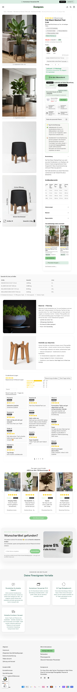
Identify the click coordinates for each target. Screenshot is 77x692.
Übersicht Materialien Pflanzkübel (50, 660)
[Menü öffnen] (3, 7)
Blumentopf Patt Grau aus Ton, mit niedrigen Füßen (66, 252)
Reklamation (44, 654)
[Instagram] (44, 678)
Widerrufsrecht (7, 659)
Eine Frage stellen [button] (65, 378)
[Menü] (7, 677)
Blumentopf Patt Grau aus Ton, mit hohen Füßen (51, 252)
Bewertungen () (11, 393)
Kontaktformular (8, 670)
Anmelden (35, 551)
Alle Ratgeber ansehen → (50, 266)
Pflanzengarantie (45, 657)
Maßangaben (66, 55)
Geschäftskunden (8, 673)
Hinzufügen (63, 100)
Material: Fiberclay (50, 36)
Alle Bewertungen (38, 518)
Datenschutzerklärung (9, 656)
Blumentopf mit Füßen (36, 11)
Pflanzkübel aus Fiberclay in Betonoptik (22, 11)
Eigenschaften (49, 218)
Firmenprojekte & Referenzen (11, 676)
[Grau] (54, 49)
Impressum (6, 650)
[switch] (5, 686)
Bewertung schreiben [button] (51, 378)
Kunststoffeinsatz (60, 145)
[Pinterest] (48, 678)
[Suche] (70, 7)
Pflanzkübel (9, 11)
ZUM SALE (62, 1)
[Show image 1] (0, 218)
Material (47, 212)
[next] (68, 236)
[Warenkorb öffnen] (74, 7)
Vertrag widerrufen (47, 650)
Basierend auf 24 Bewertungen (15, 380)
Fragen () (20, 393)
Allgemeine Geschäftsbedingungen (13, 653)
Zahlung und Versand (9, 661)
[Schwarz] (48, 49)
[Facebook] (41, 678)
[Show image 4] (0, 223)
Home (5, 11)
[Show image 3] (0, 221)
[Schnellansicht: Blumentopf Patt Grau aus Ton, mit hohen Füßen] (57, 227)
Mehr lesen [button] (32, 427)
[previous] (45, 236)
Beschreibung (49, 156)
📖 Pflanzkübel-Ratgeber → (53, 263)
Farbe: (47, 45)
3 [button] (38, 459)
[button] (49, 18)
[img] (16, 403)
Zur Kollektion (50, 258)
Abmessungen (49, 207)
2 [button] (36, 459)
